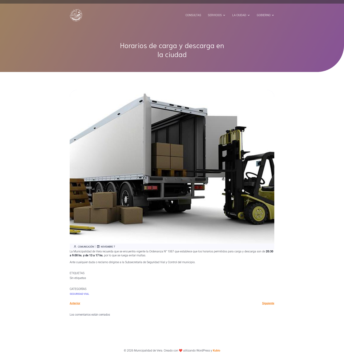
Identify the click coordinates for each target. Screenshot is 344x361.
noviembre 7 (108, 246)
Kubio (216, 350)
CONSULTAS (193, 15)
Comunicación (86, 246)
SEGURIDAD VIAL (79, 293)
